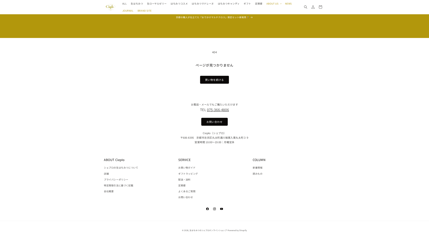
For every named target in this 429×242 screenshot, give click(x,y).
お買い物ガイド (186, 167)
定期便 (182, 185)
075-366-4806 (218, 109)
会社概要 (109, 191)
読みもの (257, 173)
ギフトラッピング (188, 173)
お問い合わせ (185, 197)
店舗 (106, 173)
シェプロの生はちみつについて (121, 167)
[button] (273, 3)
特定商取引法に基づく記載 (118, 185)
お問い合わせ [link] (214, 122)
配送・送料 (184, 179)
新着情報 (257, 167)
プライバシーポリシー (116, 179)
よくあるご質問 (186, 191)
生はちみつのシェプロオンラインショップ (208, 230)
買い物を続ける (214, 80)
